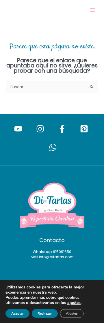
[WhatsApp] (53, 147)
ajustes (74, 302)
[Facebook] (62, 129)
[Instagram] (40, 129)
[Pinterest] (84, 129)
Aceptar (17, 313)
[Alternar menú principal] (92, 10)
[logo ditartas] (52, 205)
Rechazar (45, 313)
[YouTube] (18, 129)
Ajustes (72, 313)
